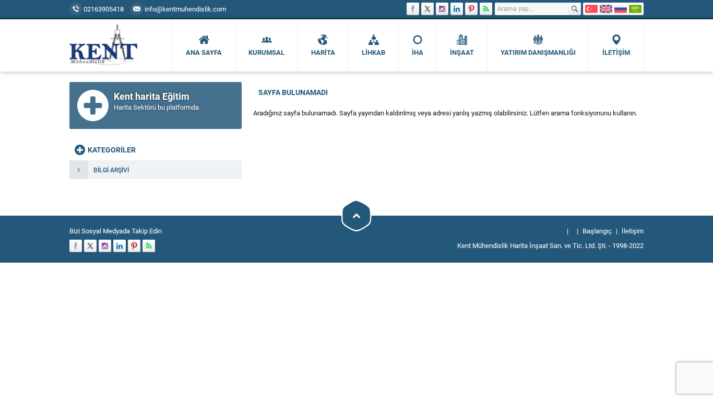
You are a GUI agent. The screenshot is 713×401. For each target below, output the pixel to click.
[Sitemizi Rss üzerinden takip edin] (486, 9)
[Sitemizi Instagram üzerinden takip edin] (442, 9)
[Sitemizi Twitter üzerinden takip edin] (427, 9)
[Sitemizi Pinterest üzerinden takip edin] (471, 9)
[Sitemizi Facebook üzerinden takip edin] (413, 9)
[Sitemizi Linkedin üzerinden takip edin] (456, 9)
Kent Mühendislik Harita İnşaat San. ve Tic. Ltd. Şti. (532, 245)
